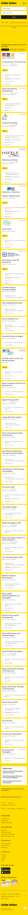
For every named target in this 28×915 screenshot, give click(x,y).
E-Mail (5, 70)
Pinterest (3, 859)
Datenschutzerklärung (14, 894)
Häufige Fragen (5, 820)
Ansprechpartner (5, 818)
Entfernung (21, 49)
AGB (17, 896)
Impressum (4, 894)
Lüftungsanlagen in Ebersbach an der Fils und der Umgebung (12, 789)
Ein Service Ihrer (7, 909)
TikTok (2, 861)
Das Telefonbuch (5, 845)
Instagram (3, 855)
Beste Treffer (5, 49)
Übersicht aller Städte (6, 823)
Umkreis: (4, 22)
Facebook (3, 857)
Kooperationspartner (6, 843)
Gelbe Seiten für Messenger (8, 834)
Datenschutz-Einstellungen (7, 896)
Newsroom (4, 830)
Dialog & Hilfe (5, 816)
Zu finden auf (5, 852)
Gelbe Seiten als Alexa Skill (7, 836)
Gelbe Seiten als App (6, 832)
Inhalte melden (5, 898)
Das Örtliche (4, 847)
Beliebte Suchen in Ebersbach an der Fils (11, 797)
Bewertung (13, 49)
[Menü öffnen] (26, 3)
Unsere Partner (5, 840)
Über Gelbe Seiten (6, 827)
